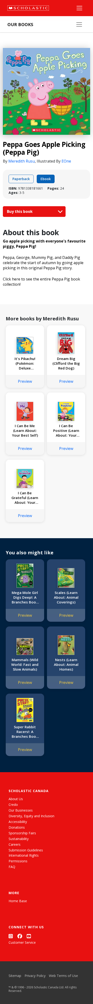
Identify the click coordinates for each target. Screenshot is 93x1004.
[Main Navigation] (79, 8)
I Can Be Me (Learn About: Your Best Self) (25, 430)
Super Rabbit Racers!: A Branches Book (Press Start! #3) (25, 731)
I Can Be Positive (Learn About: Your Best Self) (66, 430)
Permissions (18, 861)
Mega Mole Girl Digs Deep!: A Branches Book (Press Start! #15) (25, 597)
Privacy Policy (35, 975)
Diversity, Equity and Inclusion (31, 816)
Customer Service (22, 942)
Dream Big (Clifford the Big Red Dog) (66, 363)
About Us (16, 799)
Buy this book (20, 211)
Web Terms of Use (63, 975)
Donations (17, 827)
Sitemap (15, 975)
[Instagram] (11, 936)
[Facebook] (19, 936)
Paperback (21, 179)
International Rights (24, 855)
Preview (25, 381)
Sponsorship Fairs (22, 833)
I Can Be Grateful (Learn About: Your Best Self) (24, 497)
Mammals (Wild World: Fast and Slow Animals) (24, 664)
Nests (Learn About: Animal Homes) (66, 664)
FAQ (12, 866)
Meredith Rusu (21, 161)
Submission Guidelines (26, 850)
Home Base (18, 901)
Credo (13, 804)
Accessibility (18, 821)
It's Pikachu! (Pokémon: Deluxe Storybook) (25, 363)
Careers (15, 844)
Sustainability (19, 838)
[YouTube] (29, 936)
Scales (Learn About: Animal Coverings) (66, 597)
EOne (66, 161)
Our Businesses (21, 810)
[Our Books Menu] (79, 24)
